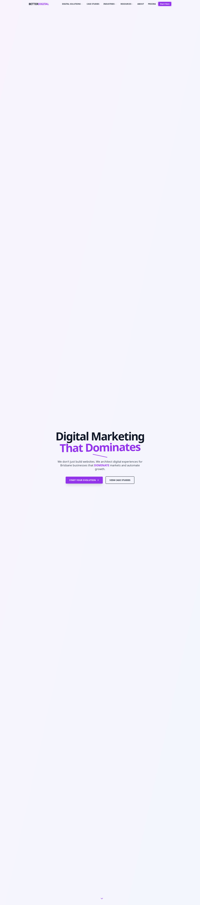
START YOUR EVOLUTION (82, 480)
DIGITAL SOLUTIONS (71, 4)
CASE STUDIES (93, 4)
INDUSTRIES (109, 4)
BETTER (39, 4)
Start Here (164, 4)
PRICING (152, 4)
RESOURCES (126, 4)
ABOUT (140, 4)
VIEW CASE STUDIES (119, 480)
